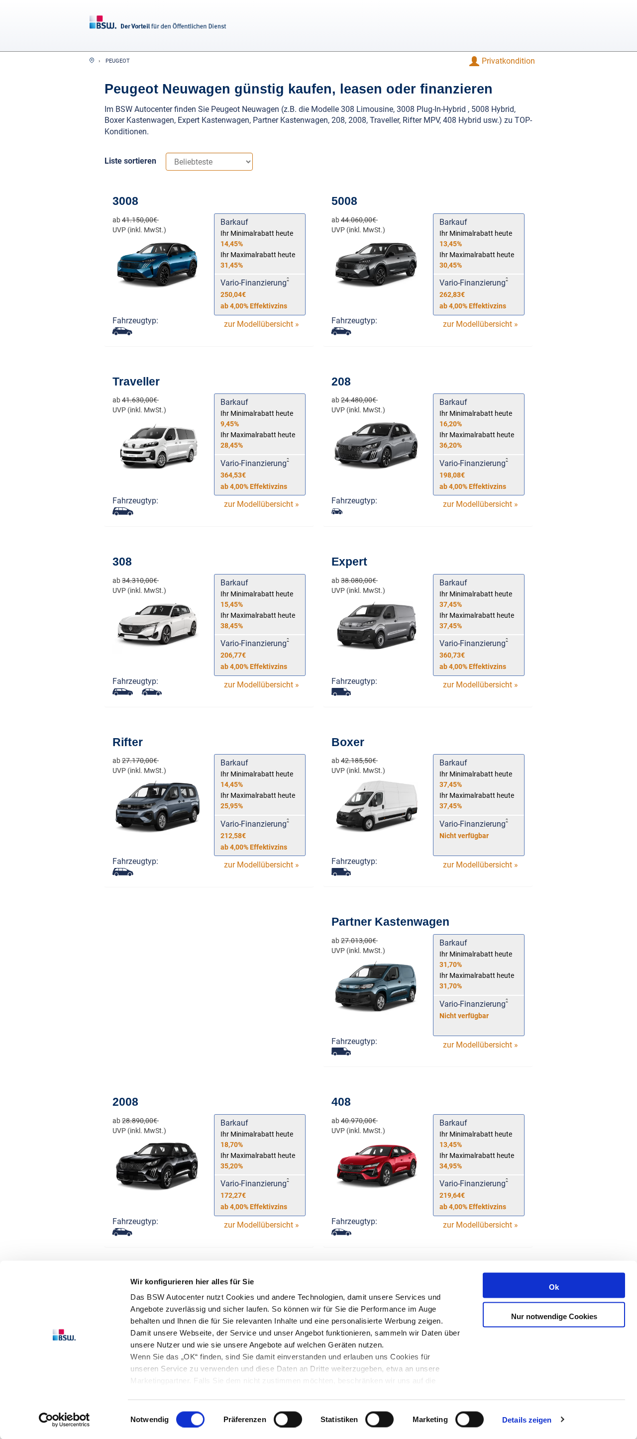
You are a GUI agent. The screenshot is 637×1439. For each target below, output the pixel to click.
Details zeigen (526, 1419)
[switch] (288, 1419)
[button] (507, 61)
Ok (554, 1287)
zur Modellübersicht (261, 324)
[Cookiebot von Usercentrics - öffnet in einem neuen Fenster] (64, 1419)
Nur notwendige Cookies (554, 1316)
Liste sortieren (130, 161)
